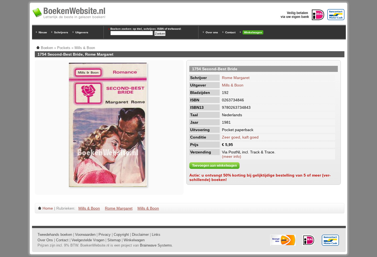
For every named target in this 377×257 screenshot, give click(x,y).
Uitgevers (81, 32)
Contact (230, 32)
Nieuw (43, 32)
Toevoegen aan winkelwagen (214, 165)
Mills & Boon (232, 85)
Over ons (212, 32)
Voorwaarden (85, 234)
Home (48, 208)
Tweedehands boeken (55, 234)
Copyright (121, 234)
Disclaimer (140, 234)
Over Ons (45, 240)
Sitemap (114, 240)
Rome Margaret (235, 77)
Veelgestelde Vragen (87, 240)
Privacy (105, 234)
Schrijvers (61, 32)
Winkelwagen (253, 32)
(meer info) (231, 156)
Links (156, 234)
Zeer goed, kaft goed (240, 137)
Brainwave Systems (156, 245)
